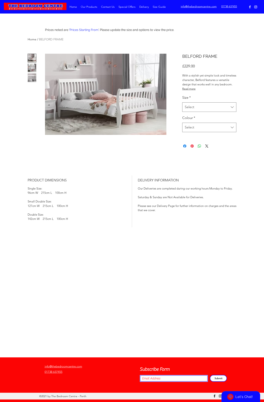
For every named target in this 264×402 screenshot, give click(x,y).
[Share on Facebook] (184, 146)
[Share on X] (206, 146)
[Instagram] (256, 7)
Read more (189, 88)
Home (32, 39)
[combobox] (209, 107)
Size (186, 97)
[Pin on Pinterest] (192, 146)
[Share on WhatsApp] (199, 146)
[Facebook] (250, 7)
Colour (188, 118)
